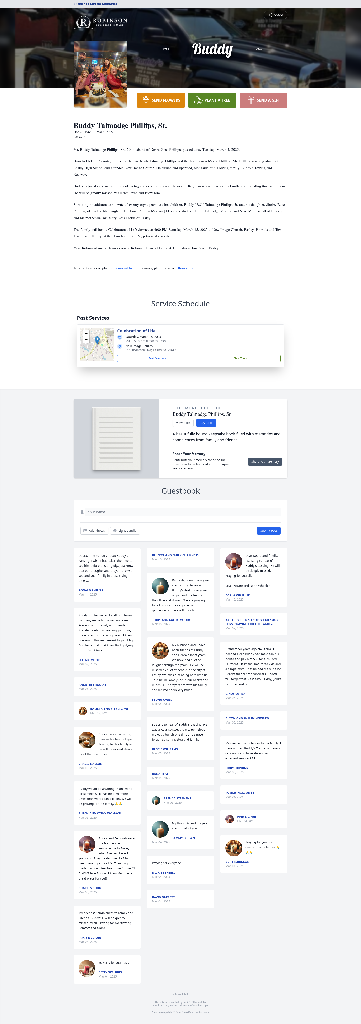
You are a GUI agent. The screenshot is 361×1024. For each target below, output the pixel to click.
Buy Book (206, 423)
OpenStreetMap (185, 1012)
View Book (183, 423)
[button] (97, 340)
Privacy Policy (169, 1005)
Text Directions (157, 358)
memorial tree (124, 267)
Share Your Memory (265, 462)
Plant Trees (240, 358)
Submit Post (268, 531)
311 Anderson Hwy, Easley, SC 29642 (151, 350)
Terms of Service (192, 1005)
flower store (187, 267)
